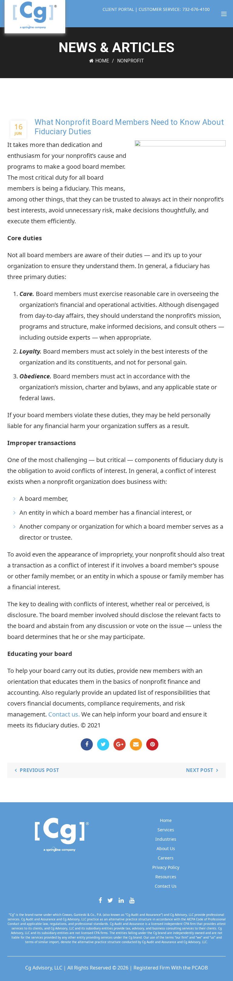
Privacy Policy (165, 867)
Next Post (199, 770)
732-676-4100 (196, 9)
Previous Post (39, 770)
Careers (166, 858)
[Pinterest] (152, 744)
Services (165, 830)
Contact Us (166, 886)
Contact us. (64, 714)
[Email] (136, 744)
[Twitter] (103, 744)
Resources (165, 877)
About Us (166, 848)
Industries (165, 839)
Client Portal (119, 9)
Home (102, 61)
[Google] (119, 744)
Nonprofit (130, 61)
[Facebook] (87, 744)
